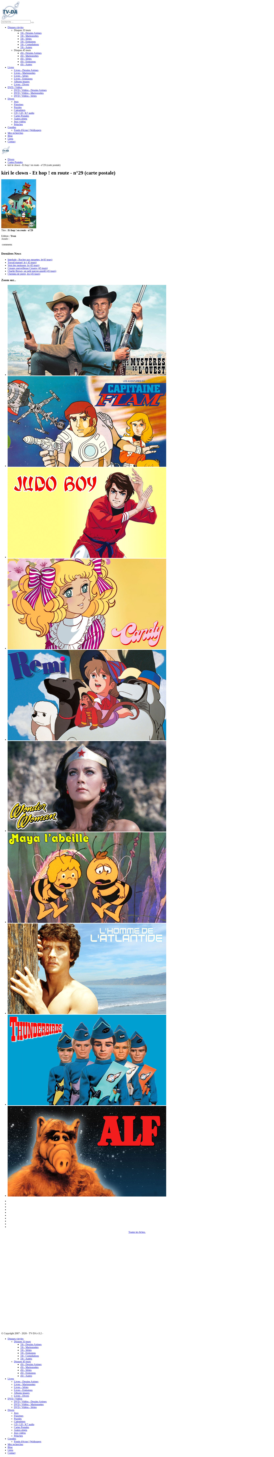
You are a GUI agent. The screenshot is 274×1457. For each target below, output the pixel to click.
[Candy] (87, 648)
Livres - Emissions (23, 78)
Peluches (18, 124)
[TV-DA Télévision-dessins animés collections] (10, 18)
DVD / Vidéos (15, 87)
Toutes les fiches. (137, 1232)
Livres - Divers (21, 84)
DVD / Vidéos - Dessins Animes (30, 90)
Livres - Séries (21, 76)
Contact (11, 141)
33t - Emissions (28, 41)
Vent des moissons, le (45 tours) (23, 265)
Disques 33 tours (22, 1341)
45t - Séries (26, 58)
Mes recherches (15, 133)
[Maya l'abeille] (87, 922)
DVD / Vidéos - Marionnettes (29, 93)
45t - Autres (26, 64)
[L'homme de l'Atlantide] (87, 1013)
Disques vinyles (15, 27)
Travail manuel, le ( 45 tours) (22, 262)
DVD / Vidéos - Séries (25, 96)
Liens (10, 138)
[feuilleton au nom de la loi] (87, 374)
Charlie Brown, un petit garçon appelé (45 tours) (32, 271)
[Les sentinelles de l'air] (87, 1104)
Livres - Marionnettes (24, 73)
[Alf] (87, 1195)
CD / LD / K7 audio (24, 113)
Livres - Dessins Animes (26, 70)
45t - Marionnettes (29, 56)
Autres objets (20, 118)
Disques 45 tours (22, 1361)
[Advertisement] (17, 1281)
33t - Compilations (29, 44)
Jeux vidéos (20, 121)
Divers (11, 98)
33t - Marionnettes (29, 36)
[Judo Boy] (87, 557)
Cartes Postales (21, 116)
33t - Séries (26, 38)
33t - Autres (26, 47)
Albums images (21, 81)
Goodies (12, 127)
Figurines (18, 104)
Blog (10, 136)
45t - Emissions (28, 61)
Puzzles (18, 107)
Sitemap (48, 1333)
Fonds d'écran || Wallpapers (27, 130)
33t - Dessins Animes (31, 33)
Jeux (16, 101)
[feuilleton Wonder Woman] (87, 830)
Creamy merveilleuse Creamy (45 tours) (28, 268)
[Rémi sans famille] (87, 739)
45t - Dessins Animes (31, 53)
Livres (11, 67)
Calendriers (19, 110)
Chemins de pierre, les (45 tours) (24, 274)
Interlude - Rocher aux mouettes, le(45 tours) (30, 259)
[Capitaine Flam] (87, 466)
